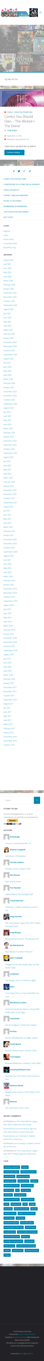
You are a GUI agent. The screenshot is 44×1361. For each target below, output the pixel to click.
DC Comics (26, 1190)
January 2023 (9, 437)
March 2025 (8, 330)
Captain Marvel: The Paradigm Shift (19, 894)
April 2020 (7, 572)
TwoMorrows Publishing (26, 1246)
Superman (29, 1241)
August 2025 (8, 309)
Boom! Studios (27, 1185)
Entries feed (8, 239)
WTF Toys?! (8, 217)
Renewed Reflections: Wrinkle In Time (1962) (22, 1063)
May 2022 (7, 469)
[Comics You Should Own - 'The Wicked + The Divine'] (22, 98)
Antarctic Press (23, 1176)
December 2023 (10, 391)
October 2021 (9, 498)
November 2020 (10, 543)
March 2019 (8, 626)
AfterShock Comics (28, 1172)
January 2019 (9, 634)
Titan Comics (9, 1246)
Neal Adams (9, 1218)
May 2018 (7, 667)
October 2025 (9, 301)
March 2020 (8, 576)
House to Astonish (12, 201)
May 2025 (7, 322)
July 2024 (7, 363)
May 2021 (7, 519)
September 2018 (10, 650)
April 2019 (7, 621)
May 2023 (7, 420)
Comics (9, 112)
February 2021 (9, 531)
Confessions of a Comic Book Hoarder (21, 184)
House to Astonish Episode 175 (18, 843)
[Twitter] (19, 171)
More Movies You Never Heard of (18, 952)
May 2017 (7, 716)
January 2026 (9, 289)
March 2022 (8, 478)
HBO (6, 1204)
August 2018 (8, 654)
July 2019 (7, 609)
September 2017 (10, 699)
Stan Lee (25, 1236)
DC (17, 1190)
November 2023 (10, 395)
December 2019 (10, 589)
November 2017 (10, 691)
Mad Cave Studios (21, 1209)
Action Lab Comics (11, 1172)
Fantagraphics (20, 1195)
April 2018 (7, 671)
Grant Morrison (27, 1199)
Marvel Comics (10, 1213)
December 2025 (10, 293)
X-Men (7, 1255)
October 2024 (9, 350)
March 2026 (8, 280)
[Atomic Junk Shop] (19, 12)
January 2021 (9, 535)
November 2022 (10, 445)
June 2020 (7, 564)
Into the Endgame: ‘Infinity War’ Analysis (21, 1025)
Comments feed (10, 243)
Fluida (21, 1354)
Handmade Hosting (19, 1337)
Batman (34, 1181)
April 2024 (7, 375)
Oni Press (20, 1218)
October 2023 (9, 400)
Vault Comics (17, 1250)
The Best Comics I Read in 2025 (18, 869)
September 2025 (10, 305)
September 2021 (10, 502)
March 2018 (8, 675)
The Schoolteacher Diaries (16, 212)
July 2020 (7, 560)
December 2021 (10, 490)
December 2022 (10, 441)
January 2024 (9, 387)
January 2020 (9, 584)
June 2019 (7, 613)
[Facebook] (14, 171)
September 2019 (10, 601)
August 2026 (8, 260)
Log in (6, 235)
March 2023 (8, 428)
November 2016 (10, 741)
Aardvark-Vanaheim (12, 1167)
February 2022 (9, 482)
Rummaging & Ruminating (15, 206)
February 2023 (9, 432)
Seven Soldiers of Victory (27, 1232)
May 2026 (7, 272)
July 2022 (7, 461)
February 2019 (9, 630)
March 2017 (8, 724)
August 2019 (8, 605)
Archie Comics (10, 1181)
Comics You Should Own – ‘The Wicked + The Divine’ (19, 121)
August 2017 (8, 704)
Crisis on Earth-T (12, 190)
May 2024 (7, 371)
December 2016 (10, 736)
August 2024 (8, 358)
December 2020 (10, 539)
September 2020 (10, 552)
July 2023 (7, 412)
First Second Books (12, 1199)
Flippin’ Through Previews (16, 195)
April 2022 (7, 474)
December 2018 (10, 638)
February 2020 (9, 580)
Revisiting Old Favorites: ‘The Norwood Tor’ (22, 939)
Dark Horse (9, 1190)
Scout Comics (10, 1232)
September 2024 (10, 354)
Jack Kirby (8, 1209)
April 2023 (7, 424)
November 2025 (10, 297)
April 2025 (7, 326)
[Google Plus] (24, 171)
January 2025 (9, 338)
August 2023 (8, 408)
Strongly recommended (13, 1241)
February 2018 (9, 679)
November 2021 (10, 494)
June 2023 (7, 416)
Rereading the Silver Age (13, 1227)
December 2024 (10, 342)
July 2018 (7, 658)
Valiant (7, 1250)
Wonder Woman (32, 1250)
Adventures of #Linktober (15, 856)
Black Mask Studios (11, 1185)
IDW (25, 1204)
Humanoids (16, 1204)
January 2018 (9, 683)
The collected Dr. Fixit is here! (17, 1108)
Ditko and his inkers (13, 881)
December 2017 (10, 687)
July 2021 (7, 511)
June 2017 (7, 712)
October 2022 (9, 449)
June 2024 (7, 367)
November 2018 (10, 642)
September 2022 (10, 453)
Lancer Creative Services (26, 1334)
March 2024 (8, 379)
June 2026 (7, 268)
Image (32, 1204)
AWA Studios (23, 1181)
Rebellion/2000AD (11, 1223)
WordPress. (29, 1354)
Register (7, 231)
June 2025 (7, 317)
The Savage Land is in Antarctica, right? (20, 980)
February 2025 (9, 334)
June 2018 (7, 663)
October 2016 (9, 745)
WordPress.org (10, 247)
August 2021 (8, 506)
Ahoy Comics (9, 1176)
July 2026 (7, 264)
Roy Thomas (30, 1227)
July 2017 (7, 708)
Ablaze (24, 1167)
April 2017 (7, 720)
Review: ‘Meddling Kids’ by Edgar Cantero (21, 1038)
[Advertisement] (22, 48)
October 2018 (9, 646)
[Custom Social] (30, 171)
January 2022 (9, 486)
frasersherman (10, 1128)
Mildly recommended (26, 1213)
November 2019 (10, 593)
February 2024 (9, 383)
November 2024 (10, 346)
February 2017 (9, 728)
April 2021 (7, 523)
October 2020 (9, 547)
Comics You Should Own (23, 112)
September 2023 (10, 404)
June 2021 (7, 515)
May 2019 (7, 617)
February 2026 (9, 285)
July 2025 (7, 313)
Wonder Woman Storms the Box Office (21, 1050)
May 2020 (7, 568)
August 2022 (8, 457)
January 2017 (9, 732)
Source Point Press (12, 1236)
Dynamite (8, 1195)
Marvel (34, 1209)
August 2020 (8, 556)
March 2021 (8, 527)
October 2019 (9, 597)
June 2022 (7, 465)
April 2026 (7, 276)
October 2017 (9, 695)
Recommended (27, 1223)
